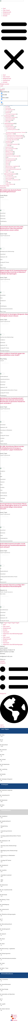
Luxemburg (8, 111)
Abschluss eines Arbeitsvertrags (14, 135)
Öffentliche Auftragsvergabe (12, 156)
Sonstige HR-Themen (12, 139)
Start (4, 8)
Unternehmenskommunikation (13, 169)
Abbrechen (3, 187)
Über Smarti (6, 10)
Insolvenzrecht (9, 154)
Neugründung (10, 128)
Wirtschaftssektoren (10, 174)
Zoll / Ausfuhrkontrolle (11, 148)
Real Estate (8, 150)
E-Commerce (9, 175)
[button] (14, 45)
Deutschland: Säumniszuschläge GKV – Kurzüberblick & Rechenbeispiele (12, 585)
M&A (8, 145)
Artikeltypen (7, 116)
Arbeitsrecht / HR (10, 133)
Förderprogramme (10, 167)
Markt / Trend (9, 172)
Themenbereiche (9, 123)
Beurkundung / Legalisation (12, 166)
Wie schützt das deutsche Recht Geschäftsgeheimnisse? (10, 190)
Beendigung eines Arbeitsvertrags (15, 136)
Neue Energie (9, 178)
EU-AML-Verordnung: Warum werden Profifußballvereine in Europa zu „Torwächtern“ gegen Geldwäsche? (12, 448)
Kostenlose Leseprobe (11, 117)
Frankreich (2, 482)
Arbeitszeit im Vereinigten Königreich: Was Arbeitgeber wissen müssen (14, 315)
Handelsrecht (9, 141)
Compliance (8, 125)
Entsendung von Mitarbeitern (14, 138)
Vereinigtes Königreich (11, 114)
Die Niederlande (9, 109)
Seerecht (8, 161)
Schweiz (8, 108)
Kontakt (5, 15)
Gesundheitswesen (10, 176)
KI (6, 181)
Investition (8, 142)
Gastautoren (6, 14)
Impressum (6, 632)
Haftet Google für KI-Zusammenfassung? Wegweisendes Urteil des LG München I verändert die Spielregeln (13, 272)
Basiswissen (8, 120)
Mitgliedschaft (7, 12)
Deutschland (2, 213)
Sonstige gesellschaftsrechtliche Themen (15, 132)
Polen (7, 106)
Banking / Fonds (9, 151)
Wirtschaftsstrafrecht (11, 158)
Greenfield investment (12, 144)
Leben (7, 170)
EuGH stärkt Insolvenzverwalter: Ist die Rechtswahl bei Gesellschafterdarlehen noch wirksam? (13, 545)
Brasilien (8, 112)
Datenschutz (9, 147)
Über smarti (6, 626)
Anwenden (4, 186)
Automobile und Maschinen (12, 179)
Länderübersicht (9, 118)
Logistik (7, 182)
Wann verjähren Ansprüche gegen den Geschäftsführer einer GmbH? (12, 354)
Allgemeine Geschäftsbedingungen (13, 633)
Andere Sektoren (10, 184)
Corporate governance (12, 129)
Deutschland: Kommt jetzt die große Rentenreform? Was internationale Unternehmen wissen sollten (11, 228)
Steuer (7, 163)
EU (0, 473)
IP (6, 157)
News (7, 121)
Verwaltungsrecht (10, 160)
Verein (7, 164)
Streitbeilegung (9, 153)
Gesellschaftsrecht (10, 126)
